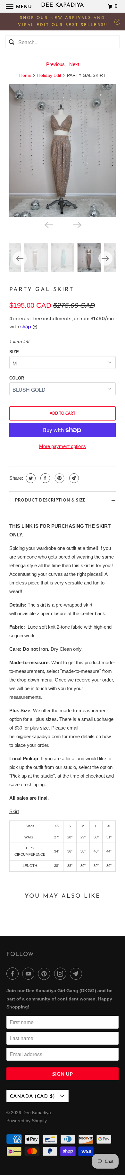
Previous (55, 64)
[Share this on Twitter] (30, 478)
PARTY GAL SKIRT (41, 290)
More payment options (62, 446)
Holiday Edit (49, 75)
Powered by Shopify (26, 1120)
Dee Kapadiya (36, 1112)
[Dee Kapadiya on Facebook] (13, 973)
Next (74, 64)
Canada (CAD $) (33, 1096)
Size (14, 351)
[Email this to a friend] (73, 478)
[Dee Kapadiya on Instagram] (61, 973)
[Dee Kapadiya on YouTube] (29, 973)
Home (25, 75)
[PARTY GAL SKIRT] (62, 150)
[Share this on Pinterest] (58, 478)
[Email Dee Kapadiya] (77, 973)
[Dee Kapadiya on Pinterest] (45, 973)
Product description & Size (50, 499)
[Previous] (48, 224)
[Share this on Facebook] (44, 478)
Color (16, 378)
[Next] (77, 224)
